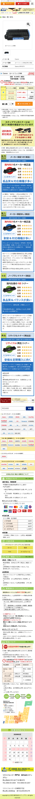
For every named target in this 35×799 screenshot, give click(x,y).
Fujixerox (4, 421)
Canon (4, 417)
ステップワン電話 (17, 769)
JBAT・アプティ (11, 433)
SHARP (24, 441)
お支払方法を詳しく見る (29, 478)
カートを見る (22, 3)
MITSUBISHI (11, 468)
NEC (24, 417)
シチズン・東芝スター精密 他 (24, 468)
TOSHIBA (4, 425)
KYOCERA (31, 421)
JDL (4, 433)
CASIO (11, 421)
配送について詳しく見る (29, 642)
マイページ (7, 3)
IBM (11, 425)
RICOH (17, 417)
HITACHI (24, 425)
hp (17, 425)
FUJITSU (31, 417)
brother (31, 425)
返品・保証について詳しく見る (29, 556)
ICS (24, 429)
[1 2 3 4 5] (11, 104)
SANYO (4, 429)
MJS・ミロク (17, 433)
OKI (17, 421)
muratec (11, 429)
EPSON (11, 417)
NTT (31, 429)
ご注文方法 (29, 541)
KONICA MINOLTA (17, 429)
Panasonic (24, 421)
